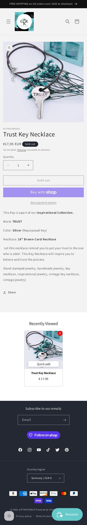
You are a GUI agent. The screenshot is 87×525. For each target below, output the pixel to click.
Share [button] (12, 292)
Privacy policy (24, 516)
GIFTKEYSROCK (27, 509)
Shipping (21, 149)
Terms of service (44, 516)
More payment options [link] (44, 202)
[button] (8, 21)
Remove (60, 333)
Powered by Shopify (47, 509)
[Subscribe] (64, 420)
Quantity (8, 157)
